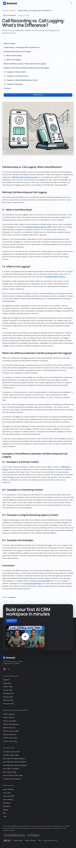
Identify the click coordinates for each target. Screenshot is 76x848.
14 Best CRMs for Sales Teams (13, 775)
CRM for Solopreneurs (10, 738)
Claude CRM (7, 683)
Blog (4, 813)
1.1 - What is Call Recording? (13, 55)
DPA (39, 840)
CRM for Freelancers (9, 734)
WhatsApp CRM (8, 693)
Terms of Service (30, 840)
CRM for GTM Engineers (11, 724)
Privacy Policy (18, 840)
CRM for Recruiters (9, 728)
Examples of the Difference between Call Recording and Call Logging (26, 68)
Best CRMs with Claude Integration (14, 758)
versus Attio (7, 793)
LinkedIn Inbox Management (12, 779)
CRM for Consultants (9, 721)
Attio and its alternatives (33, 583)
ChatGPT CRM (7, 687)
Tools (4, 816)
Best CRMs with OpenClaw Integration (15, 765)
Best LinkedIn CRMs (9, 772)
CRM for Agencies (9, 714)
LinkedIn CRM (7, 690)
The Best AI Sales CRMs (11, 755)
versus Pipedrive (8, 789)
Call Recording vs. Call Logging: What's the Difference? (22, 47)
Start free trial (38, 95)
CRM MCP (6, 680)
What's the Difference (9, 10)
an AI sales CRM (44, 581)
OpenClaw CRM (8, 700)
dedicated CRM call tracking (56, 277)
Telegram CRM (8, 697)
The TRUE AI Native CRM (11, 752)
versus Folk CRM (8, 796)
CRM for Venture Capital (10, 731)
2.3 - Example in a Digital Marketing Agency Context (20, 80)
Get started (10, 621)
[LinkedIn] (4, 669)
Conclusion (7, 88)
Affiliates (6, 810)
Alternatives (6, 803)
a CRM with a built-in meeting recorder (24, 177)
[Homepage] (10, 3)
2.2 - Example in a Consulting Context (16, 76)
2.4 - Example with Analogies (13, 84)
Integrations (6, 806)
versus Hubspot (8, 799)
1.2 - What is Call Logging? (12, 59)
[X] (8, 669)
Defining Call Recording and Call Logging (17, 51)
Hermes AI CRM (8, 704)
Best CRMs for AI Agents (11, 769)
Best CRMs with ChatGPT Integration (15, 762)
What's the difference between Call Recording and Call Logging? (25, 64)
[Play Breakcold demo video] (25, 636)
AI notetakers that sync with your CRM (37, 227)
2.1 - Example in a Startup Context (14, 72)
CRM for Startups (8, 717)
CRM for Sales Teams (10, 741)
